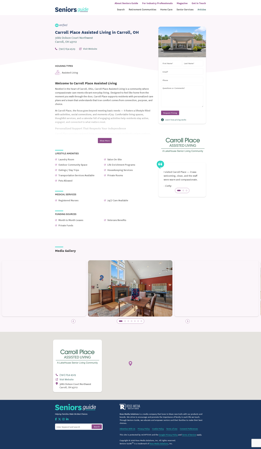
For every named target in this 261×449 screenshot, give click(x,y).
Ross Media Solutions (159, 443)
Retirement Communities (142, 9)
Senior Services (185, 9)
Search (121, 9)
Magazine (182, 3)
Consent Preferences (189, 428)
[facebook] (56, 419)
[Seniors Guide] (72, 9)
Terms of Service (189, 434)
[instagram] (63, 419)
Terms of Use (171, 428)
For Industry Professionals (157, 3)
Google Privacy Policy (168, 434)
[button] (179, 190)
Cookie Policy (158, 428)
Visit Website (90, 48)
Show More (105, 140)
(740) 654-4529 (67, 48)
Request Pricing (170, 112)
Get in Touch (199, 3)
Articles (202, 9)
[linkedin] (67, 419)
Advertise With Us (127, 428)
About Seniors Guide (126, 3)
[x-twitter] (59, 419)
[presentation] (73, 321)
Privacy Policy (144, 428)
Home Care (166, 9)
